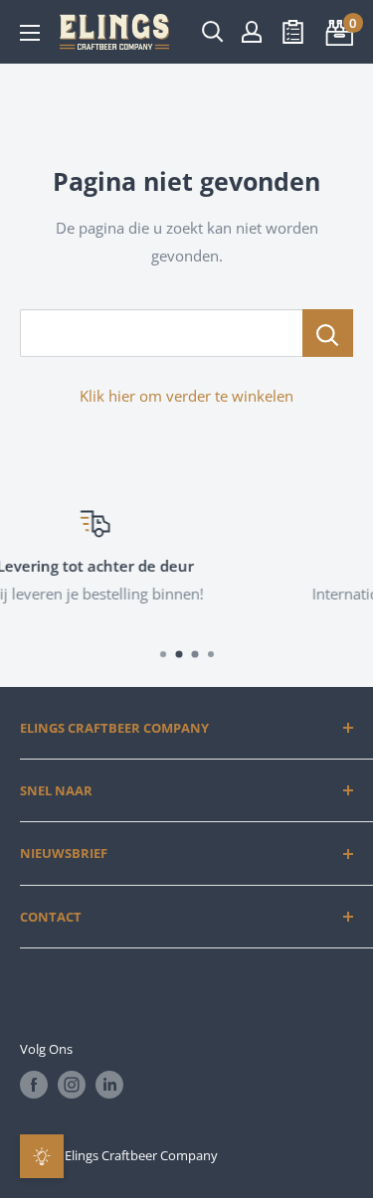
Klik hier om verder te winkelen (186, 396)
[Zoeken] (213, 32)
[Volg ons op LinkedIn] (109, 1085)
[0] (336, 32)
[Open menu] (30, 33)
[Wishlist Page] (293, 32)
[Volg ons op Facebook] (34, 1085)
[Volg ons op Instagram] (72, 1085)
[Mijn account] (252, 32)
